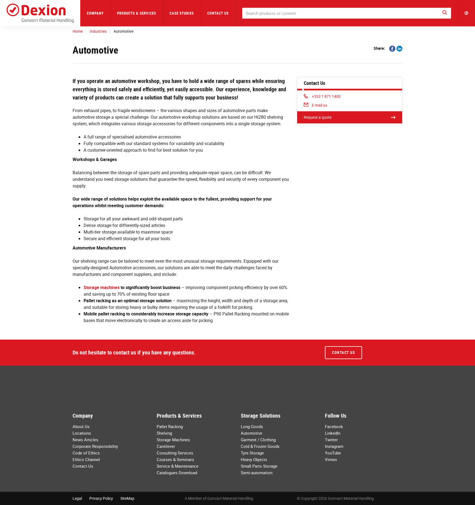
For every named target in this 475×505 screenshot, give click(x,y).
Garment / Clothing (258, 439)
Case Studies (182, 13)
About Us (81, 426)
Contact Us (218, 13)
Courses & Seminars (175, 459)
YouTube (333, 453)
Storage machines (102, 287)
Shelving (164, 433)
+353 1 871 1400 (326, 96)
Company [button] (95, 13)
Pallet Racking (170, 426)
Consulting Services (175, 453)
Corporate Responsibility (95, 446)
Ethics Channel (86, 459)
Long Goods (252, 426)
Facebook (334, 426)
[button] (466, 13)
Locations (82, 433)
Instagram (334, 446)
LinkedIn (332, 433)
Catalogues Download (177, 472)
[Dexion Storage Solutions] (40, 13)
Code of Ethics (86, 453)
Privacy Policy (101, 498)
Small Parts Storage (259, 466)
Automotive (251, 433)
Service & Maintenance (177, 466)
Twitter (331, 439)
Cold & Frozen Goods (260, 446)
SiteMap (127, 498)
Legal (77, 498)
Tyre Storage (252, 453)
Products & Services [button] (136, 13)
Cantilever (166, 446)
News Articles (85, 439)
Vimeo (331, 459)
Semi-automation (256, 472)
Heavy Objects (254, 459)
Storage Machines (173, 439)
